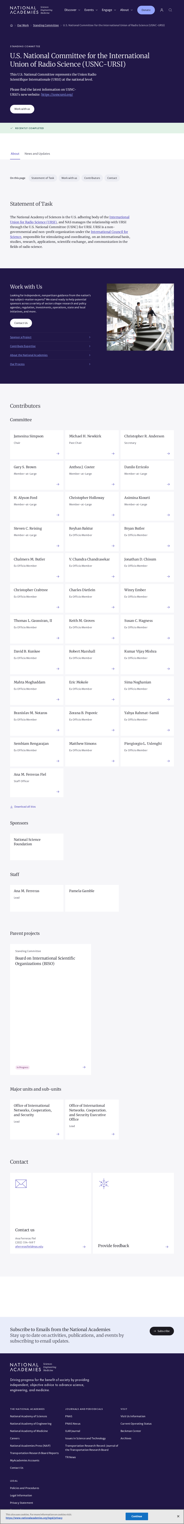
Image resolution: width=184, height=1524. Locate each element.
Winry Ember (135, 590)
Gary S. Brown (25, 467)
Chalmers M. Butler (29, 559)
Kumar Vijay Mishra (140, 651)
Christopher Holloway (86, 498)
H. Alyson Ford (25, 498)
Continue (137, 1516)
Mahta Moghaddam (29, 682)
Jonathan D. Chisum (140, 559)
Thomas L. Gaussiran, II (33, 621)
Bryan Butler (134, 528)
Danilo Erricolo (136, 467)
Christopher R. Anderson (144, 436)
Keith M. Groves (82, 621)
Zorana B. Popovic (83, 713)
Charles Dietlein (82, 590)
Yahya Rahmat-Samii (141, 713)
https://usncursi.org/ (57, 95)
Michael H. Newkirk (85, 436)
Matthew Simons (82, 744)
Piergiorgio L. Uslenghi (143, 744)
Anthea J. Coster (82, 467)
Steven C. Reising (28, 528)
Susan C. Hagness (138, 621)
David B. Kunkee (27, 651)
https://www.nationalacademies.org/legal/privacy (34, 1518)
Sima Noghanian (137, 682)
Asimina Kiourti (137, 498)
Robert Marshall (82, 651)
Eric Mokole (78, 682)
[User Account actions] (161, 10)
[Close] (178, 1516)
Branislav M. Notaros (30, 713)
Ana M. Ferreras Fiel (30, 774)
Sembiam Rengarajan (31, 744)
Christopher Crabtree (31, 590)
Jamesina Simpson (29, 436)
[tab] (15, 154)
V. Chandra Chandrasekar (89, 559)
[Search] (170, 10)
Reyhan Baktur (81, 528)
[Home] (11, 24)
